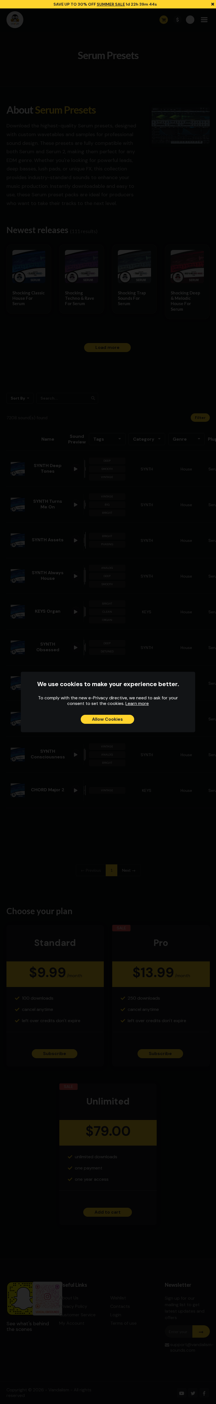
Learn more (137, 703)
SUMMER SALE (111, 4)
